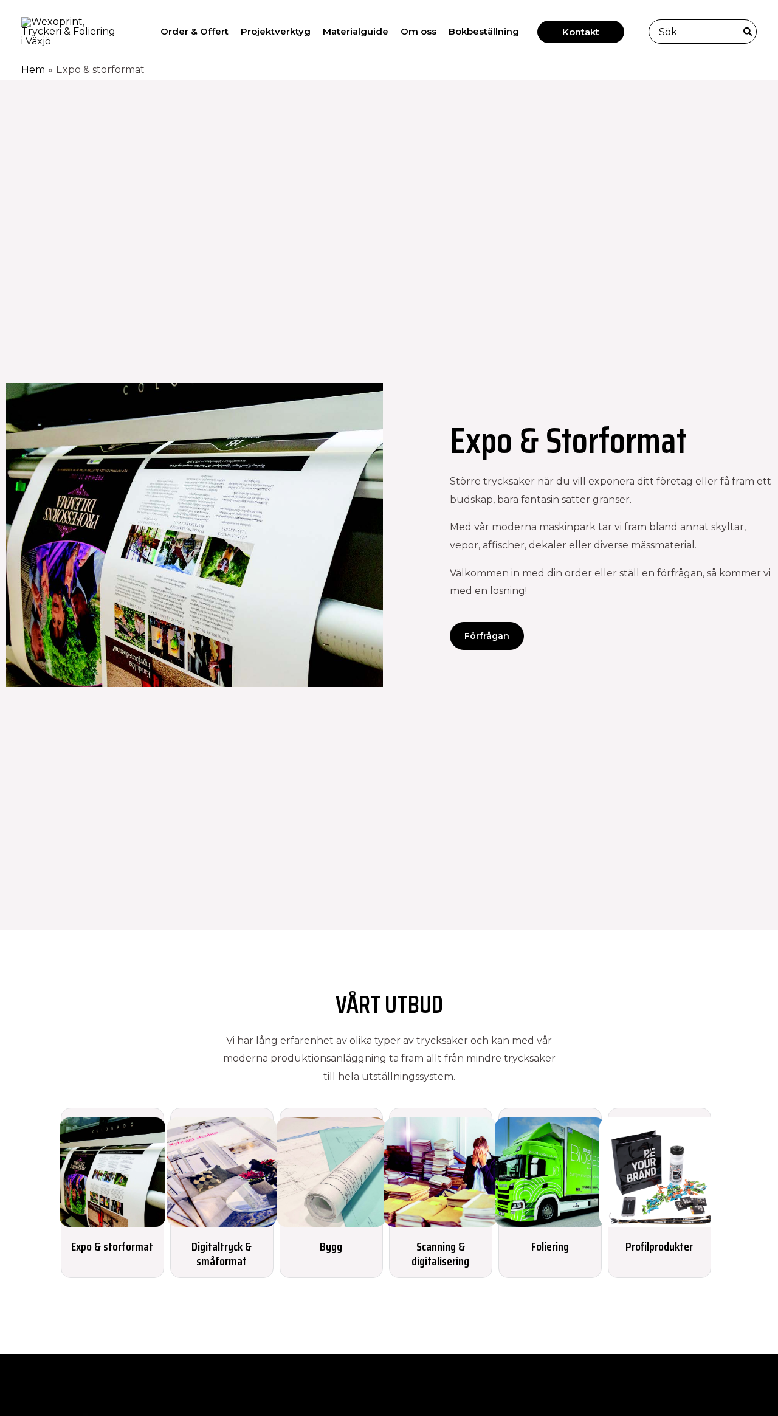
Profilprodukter (659, 1246)
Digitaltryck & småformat (221, 1254)
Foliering (550, 1246)
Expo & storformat (112, 1246)
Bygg (331, 1246)
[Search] (748, 31)
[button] (580, 32)
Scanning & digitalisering (440, 1254)
